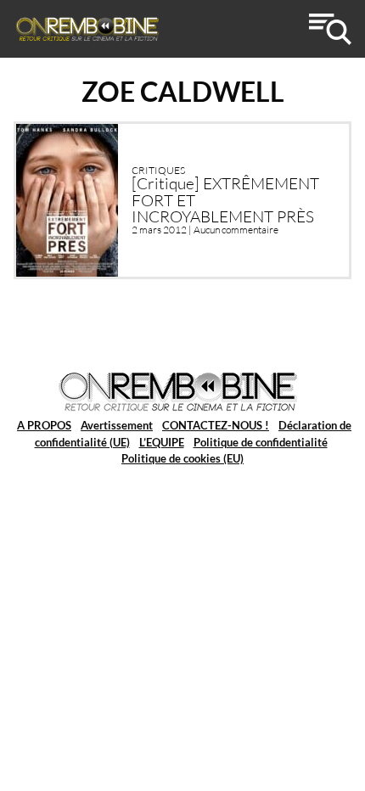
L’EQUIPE (161, 442)
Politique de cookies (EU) (182, 458)
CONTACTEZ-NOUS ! (215, 425)
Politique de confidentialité (261, 442)
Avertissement (117, 425)
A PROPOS (44, 425)
